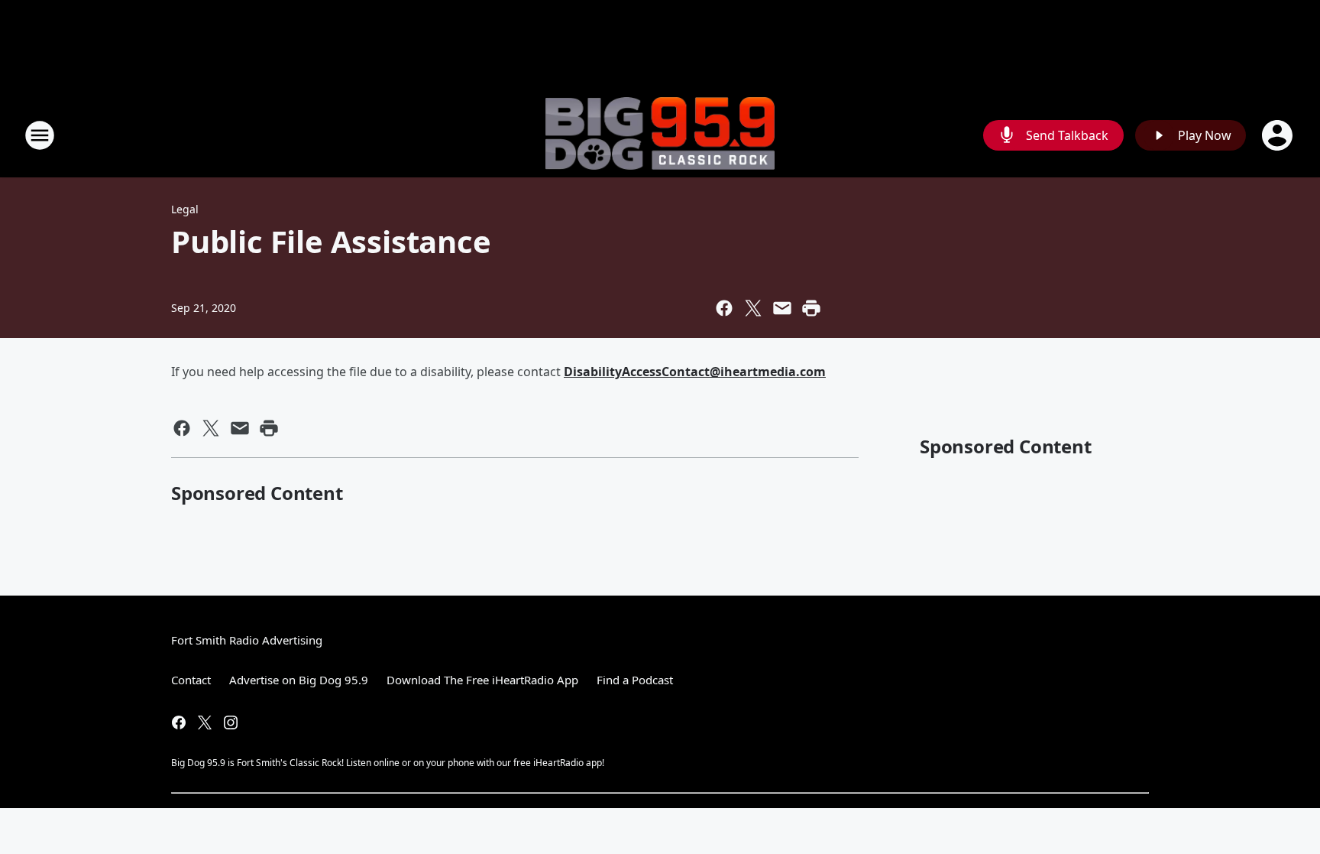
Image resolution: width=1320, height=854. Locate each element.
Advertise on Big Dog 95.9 (298, 679)
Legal (185, 209)
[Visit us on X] (205, 722)
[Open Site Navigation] (39, 135)
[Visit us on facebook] (179, 722)
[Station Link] (660, 135)
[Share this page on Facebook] (724, 308)
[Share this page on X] (753, 308)
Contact (191, 679)
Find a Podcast (635, 679)
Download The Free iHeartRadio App (482, 679)
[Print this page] (811, 308)
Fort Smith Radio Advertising (246, 640)
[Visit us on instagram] (231, 722)
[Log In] (1279, 135)
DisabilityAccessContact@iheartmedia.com (695, 371)
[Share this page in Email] (782, 308)
